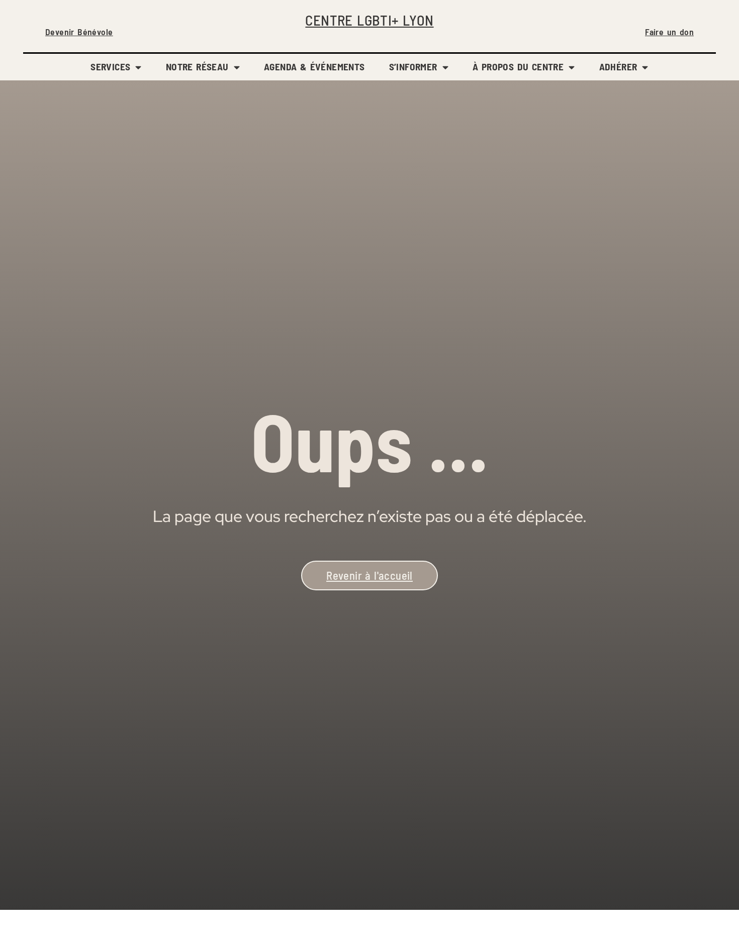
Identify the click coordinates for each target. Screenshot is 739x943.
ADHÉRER (618, 66)
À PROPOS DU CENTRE (518, 66)
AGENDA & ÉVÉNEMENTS (314, 66)
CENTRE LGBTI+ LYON (369, 20)
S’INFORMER (413, 66)
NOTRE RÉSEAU (197, 66)
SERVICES (110, 66)
